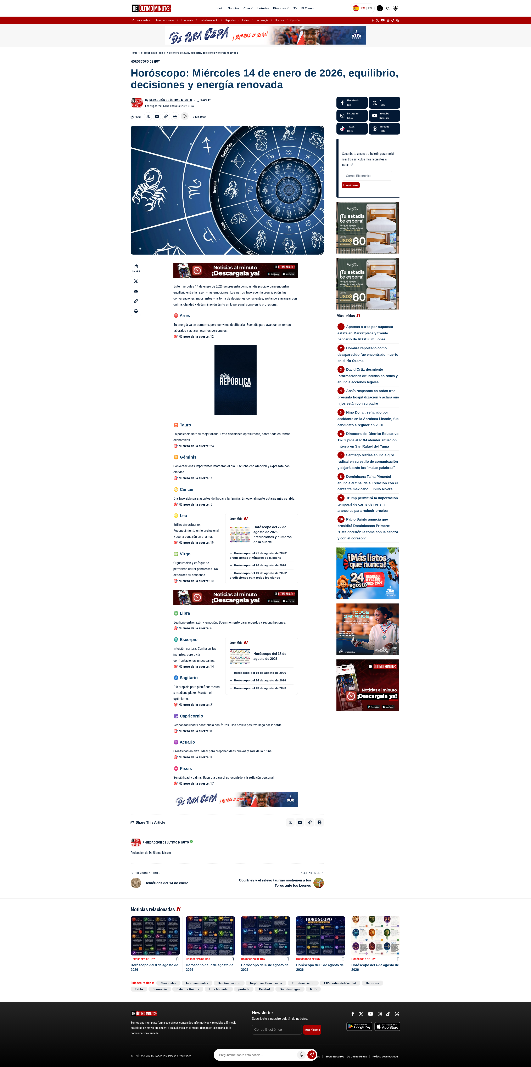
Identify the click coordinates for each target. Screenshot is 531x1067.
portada (243, 989)
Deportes (230, 20)
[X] (377, 20)
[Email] (157, 116)
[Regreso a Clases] (367, 573)
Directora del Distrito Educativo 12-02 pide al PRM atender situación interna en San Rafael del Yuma (368, 440)
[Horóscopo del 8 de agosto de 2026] (155, 935)
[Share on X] (148, 116)
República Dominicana (266, 983)
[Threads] (397, 20)
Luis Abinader (219, 989)
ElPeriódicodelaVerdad (340, 983)
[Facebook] (373, 20)
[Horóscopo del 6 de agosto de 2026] (265, 935)
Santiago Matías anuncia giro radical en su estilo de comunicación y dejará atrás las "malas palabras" (367, 461)
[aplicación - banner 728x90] (235, 270)
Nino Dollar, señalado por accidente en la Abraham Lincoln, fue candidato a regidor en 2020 (367, 418)
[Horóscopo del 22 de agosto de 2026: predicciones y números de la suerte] (240, 535)
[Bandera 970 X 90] (265, 35)
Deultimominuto (229, 983)
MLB (313, 989)
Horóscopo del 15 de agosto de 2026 (260, 672)
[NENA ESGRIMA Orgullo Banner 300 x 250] (367, 629)
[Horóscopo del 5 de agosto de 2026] (320, 935)
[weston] (367, 227)
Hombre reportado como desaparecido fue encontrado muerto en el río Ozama (367, 354)
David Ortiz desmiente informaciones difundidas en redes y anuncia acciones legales (367, 376)
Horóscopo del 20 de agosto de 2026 (260, 565)
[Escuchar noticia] (185, 116)
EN (370, 8)
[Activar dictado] (301, 1054)
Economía (187, 20)
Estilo (245, 20)
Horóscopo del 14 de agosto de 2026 (260, 680)
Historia (279, 20)
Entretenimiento (209, 20)
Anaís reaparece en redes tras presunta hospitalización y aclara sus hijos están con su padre (368, 397)
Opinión (295, 20)
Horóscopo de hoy (145, 61)
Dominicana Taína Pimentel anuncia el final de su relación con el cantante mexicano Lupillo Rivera (367, 483)
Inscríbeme (350, 185)
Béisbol (264, 989)
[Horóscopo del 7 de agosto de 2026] (210, 935)
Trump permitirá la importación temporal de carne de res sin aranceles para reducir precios (367, 504)
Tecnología (261, 20)
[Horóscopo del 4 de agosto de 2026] (375, 935)
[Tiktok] (352, 129)
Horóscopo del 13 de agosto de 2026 (260, 688)
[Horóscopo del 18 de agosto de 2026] (240, 656)
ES (363, 8)
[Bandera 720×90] (235, 799)
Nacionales (143, 20)
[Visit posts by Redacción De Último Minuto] (137, 103)
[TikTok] (392, 20)
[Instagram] (388, 20)
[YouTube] (383, 20)
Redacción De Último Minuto (170, 100)
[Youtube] (384, 116)
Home (134, 52)
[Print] (175, 116)
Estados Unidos (188, 989)
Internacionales (165, 20)
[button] (388, 8)
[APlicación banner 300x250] (367, 685)
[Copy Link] (166, 116)
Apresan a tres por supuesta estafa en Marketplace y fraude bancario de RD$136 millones (365, 333)
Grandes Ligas (290, 989)
